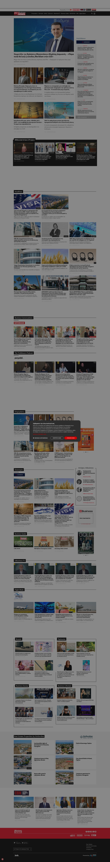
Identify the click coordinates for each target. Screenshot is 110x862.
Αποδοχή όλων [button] (71, 438)
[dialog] (55, 431)
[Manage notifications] (2, 859)
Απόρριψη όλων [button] (57, 438)
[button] (55, 434)
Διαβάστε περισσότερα (68, 431)
